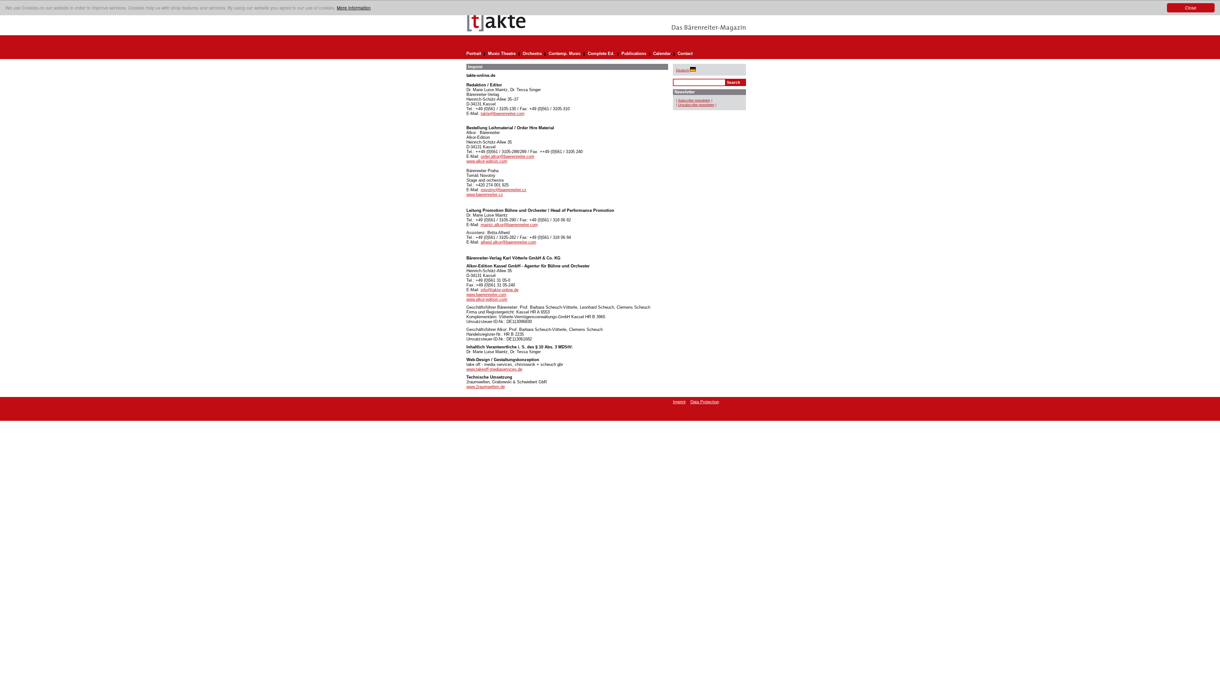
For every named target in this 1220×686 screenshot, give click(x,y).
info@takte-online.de (499, 289)
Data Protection (704, 402)
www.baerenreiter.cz (484, 194)
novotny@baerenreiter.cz (503, 189)
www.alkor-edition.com (486, 161)
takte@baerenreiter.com (503, 113)
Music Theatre (502, 53)
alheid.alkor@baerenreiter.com (508, 242)
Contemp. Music (565, 53)
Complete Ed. (601, 53)
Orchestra (532, 53)
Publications (633, 53)
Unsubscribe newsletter (696, 105)
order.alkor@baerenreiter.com (507, 156)
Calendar (662, 53)
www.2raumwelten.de (485, 386)
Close (1190, 7)
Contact (685, 53)
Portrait (473, 53)
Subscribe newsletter (694, 100)
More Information (354, 7)
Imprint (679, 402)
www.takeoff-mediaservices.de (494, 369)
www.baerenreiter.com (486, 294)
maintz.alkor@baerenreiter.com (509, 224)
